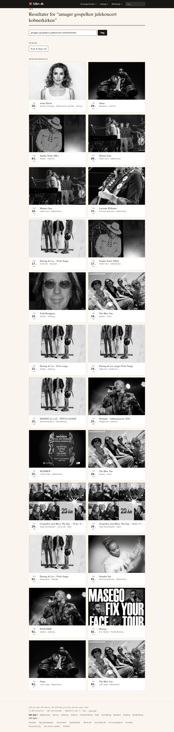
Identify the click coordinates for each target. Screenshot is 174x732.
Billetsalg (116, 4)
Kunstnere (61, 722)
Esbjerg (126, 715)
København (45, 715)
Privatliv (129, 722)
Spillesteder (74, 722)
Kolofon (66, 726)
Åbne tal (87, 722)
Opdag (103, 4)
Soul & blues (38, 48)
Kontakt (32, 722)
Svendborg (106, 715)
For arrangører (115, 722)
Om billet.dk (100, 722)
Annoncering (35, 726)
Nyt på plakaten (46, 722)
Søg (102, 32)
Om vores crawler (52, 726)
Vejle (97, 715)
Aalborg (64, 715)
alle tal (92, 711)
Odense (74, 715)
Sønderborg (137, 715)
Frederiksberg (86, 715)
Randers (117, 715)
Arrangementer (87, 4)
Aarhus (55, 715)
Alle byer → (34, 718)
